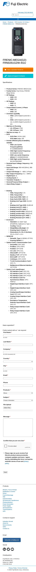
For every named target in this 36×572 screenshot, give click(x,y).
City (5, 366)
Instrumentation (7, 498)
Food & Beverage (8, 495)
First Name (7, 332)
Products (10, 22)
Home (4, 22)
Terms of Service (22, 568)
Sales (4, 526)
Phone (5, 382)
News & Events (7, 525)
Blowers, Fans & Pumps (10, 489)
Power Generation (8, 504)
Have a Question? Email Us (15, 69)
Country (6, 358)
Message (6, 416)
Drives (4, 493)
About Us (5, 523)
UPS (4, 511)
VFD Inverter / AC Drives (22, 22)
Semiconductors (7, 507)
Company (7, 349)
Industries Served (8, 521)
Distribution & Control (9, 491)
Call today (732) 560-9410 (25, 12)
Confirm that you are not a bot (14, 440)
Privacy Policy (13, 568)
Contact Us (6, 528)
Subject (6, 397)
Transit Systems (7, 509)
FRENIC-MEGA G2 (8, 24)
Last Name (7, 341)
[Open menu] (18, 19)
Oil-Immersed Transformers (11, 500)
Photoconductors (8, 502)
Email (5, 375)
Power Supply (7, 506)
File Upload (7, 404)
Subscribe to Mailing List (12, 540)
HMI (4, 497)
